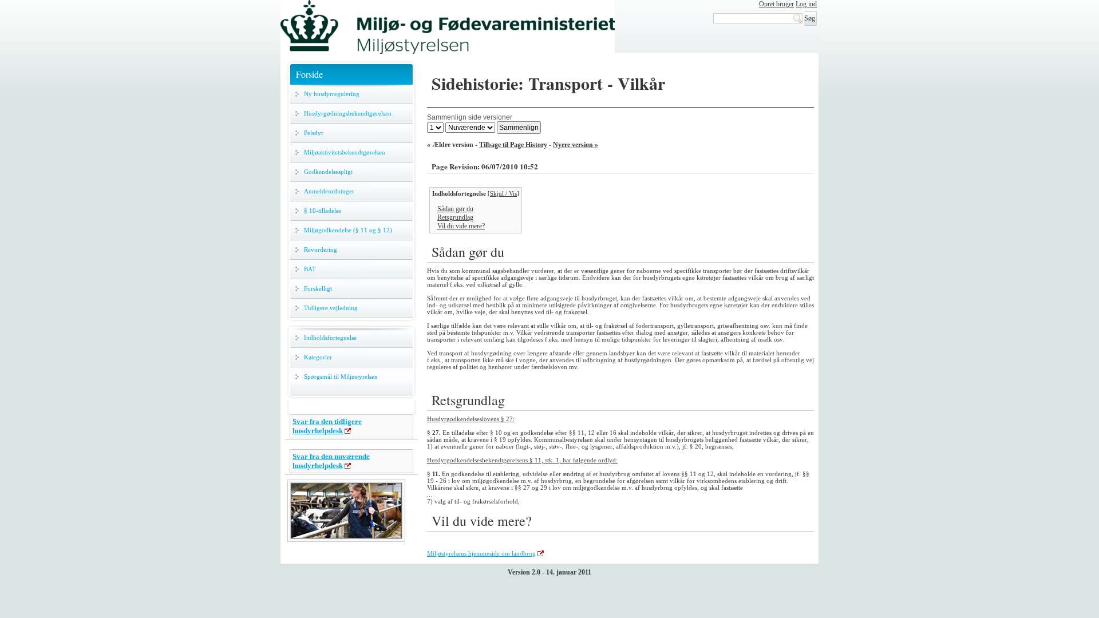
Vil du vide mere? (461, 226)
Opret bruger (776, 4)
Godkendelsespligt (328, 171)
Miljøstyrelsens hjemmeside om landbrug (481, 553)
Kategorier (318, 357)
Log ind (806, 4)
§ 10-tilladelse (322, 210)
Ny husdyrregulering (331, 93)
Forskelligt (318, 288)
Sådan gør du (455, 209)
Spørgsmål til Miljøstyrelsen (341, 376)
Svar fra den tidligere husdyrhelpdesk (327, 426)
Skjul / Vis (503, 193)
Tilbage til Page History (513, 145)
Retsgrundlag (455, 217)
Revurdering (320, 249)
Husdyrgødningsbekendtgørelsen (348, 113)
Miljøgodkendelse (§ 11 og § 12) (348, 230)
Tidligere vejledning (331, 307)
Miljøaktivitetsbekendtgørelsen (344, 152)
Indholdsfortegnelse (330, 337)
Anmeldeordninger (329, 191)
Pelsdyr (313, 132)
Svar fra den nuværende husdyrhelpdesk (331, 461)
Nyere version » (575, 145)
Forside (309, 74)
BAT (310, 269)
